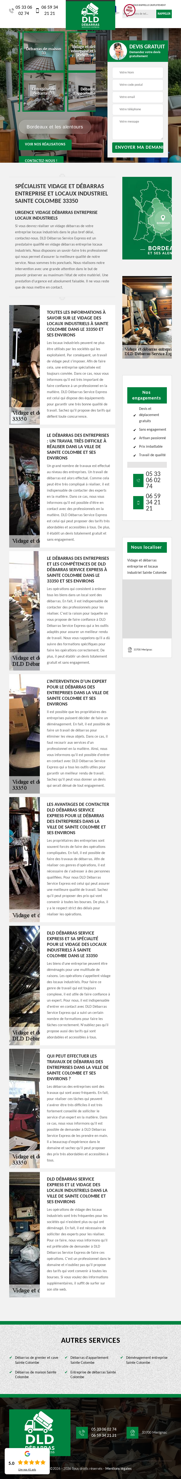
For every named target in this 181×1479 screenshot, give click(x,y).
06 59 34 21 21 (49, 10)
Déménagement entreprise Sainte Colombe (147, 1360)
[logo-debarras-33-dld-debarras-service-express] (39, 1432)
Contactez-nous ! (41, 161)
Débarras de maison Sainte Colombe (35, 1375)
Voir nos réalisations (45, 144)
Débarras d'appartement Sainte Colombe (89, 1360)
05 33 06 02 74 (24, 10)
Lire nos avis (27, 1469)
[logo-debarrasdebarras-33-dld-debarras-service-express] (90, 15)
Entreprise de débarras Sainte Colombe (93, 1375)
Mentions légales (118, 1469)
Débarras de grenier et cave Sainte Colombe (36, 1360)
